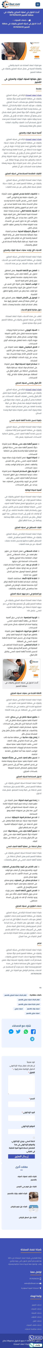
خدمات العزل (37, 1321)
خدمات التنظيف (36, 1317)
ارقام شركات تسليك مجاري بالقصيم (28, 999)
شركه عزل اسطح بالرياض (28, 1217)
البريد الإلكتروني (28, 1112)
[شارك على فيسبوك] (33, 1031)
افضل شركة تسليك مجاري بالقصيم (28, 1004)
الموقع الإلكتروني (28, 1126)
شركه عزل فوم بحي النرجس (26, 1187)
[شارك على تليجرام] (32, 1039)
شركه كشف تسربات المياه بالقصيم (27, 1178)
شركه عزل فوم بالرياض (19, 1207)
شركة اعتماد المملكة (33, 95)
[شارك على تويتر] (18, 1031)
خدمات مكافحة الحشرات (33, 1329)
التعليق (31, 1072)
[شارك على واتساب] (26, 1031)
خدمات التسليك (36, 1313)
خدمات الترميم (36, 1305)
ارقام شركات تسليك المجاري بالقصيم (15, 995)
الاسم (32, 1099)
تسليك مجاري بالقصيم (32, 1013)
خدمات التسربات (20, 20)
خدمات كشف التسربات (33, 1325)
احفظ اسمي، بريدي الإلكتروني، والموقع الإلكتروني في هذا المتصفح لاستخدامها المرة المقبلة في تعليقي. (22, 1146)
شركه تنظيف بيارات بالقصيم (17, 1193)
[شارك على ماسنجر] (11, 1031)
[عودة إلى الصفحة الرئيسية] (29, 20)
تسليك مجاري (19, 1009)
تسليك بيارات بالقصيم (33, 1009)
